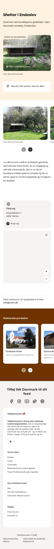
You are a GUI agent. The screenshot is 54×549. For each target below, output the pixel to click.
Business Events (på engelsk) (21, 468)
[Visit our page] (19, 401)
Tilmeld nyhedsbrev (16, 492)
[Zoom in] (46, 271)
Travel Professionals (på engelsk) (22, 472)
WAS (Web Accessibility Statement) (34, 540)
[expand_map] (46, 235)
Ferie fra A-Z (13, 512)
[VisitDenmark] (16, 414)
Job (9, 488)
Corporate (12, 464)
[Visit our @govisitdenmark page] (34, 401)
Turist (10, 461)
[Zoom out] (46, 278)
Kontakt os (12, 515)
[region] (27, 257)
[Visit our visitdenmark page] (27, 401)
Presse (10, 457)
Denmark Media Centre (18, 495)
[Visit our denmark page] (11, 401)
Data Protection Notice (10, 540)
